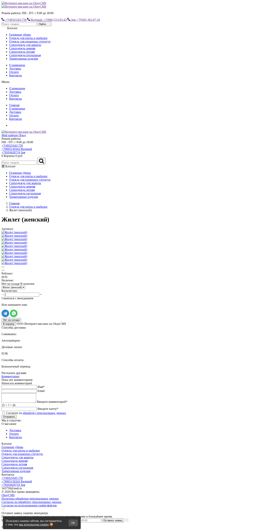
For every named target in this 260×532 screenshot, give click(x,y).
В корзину (8, 324)
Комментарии (10, 376)
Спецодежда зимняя (22, 48)
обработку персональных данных (44, 413)
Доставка (15, 68)
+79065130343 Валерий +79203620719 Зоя (17, 150)
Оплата (14, 72)
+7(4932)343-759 (12, 145)
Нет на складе (11, 320)
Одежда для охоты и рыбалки (28, 38)
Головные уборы (20, 34)
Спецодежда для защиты (25, 45)
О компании (17, 65)
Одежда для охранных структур (29, 41)
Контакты (15, 75)
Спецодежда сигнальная (25, 55)
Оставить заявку (113, 520)
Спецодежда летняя (22, 51)
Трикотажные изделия (23, 58)
